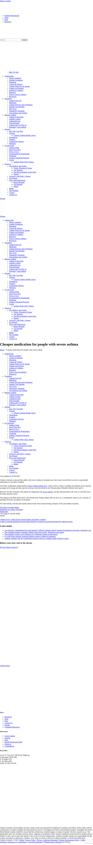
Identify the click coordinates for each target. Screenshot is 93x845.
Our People (13, 178)
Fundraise (12, 156)
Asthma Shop (5, 666)
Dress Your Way (15, 150)
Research (8, 22)
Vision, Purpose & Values (23, 168)
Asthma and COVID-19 (17, 125)
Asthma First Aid (15, 101)
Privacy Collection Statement (47, 840)
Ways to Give (14, 152)
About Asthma (10, 736)
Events (11, 160)
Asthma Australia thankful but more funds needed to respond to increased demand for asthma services (36, 522)
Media (16, 186)
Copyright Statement (35, 842)
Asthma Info (9, 76)
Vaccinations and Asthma (18, 113)
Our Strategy (18, 170)
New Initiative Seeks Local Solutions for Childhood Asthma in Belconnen (31, 534)
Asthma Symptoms (16, 80)
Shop (6, 18)
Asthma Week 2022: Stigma (24, 162)
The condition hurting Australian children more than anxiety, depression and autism (34, 532)
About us (8, 164)
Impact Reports (19, 182)
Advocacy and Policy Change (20, 176)
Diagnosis (12, 82)
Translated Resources (12, 727)
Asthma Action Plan (16, 117)
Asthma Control (15, 119)
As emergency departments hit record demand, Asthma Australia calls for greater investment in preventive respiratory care (48, 530)
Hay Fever (13, 109)
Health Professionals (12, 16)
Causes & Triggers (15, 84)
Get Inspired (18, 184)
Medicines (12, 103)
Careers (12, 193)
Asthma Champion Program (19, 158)
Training (12, 139)
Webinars (12, 144)
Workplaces (13, 137)
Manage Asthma (10, 115)
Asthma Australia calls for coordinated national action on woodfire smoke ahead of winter (37, 538)
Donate (7, 725)
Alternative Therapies (16, 111)
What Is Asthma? (15, 78)
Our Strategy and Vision (17, 166)
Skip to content (5, 1)
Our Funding (13, 191)
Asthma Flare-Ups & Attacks (19, 86)
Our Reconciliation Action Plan (25, 172)
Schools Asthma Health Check (24, 135)
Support (7, 129)
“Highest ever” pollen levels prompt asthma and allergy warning (23, 519)
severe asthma (48, 492)
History (16, 174)
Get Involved (9, 146)
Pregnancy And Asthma (17, 127)
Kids (6, 20)
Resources (12, 97)
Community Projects (16, 141)
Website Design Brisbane (53, 842)
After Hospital (14, 123)
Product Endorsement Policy (69, 840)
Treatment (8, 99)
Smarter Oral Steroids (16, 107)
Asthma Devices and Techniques (21, 105)
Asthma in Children (16, 90)
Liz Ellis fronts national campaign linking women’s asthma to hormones (30, 536)
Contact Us (13, 195)
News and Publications (17, 180)
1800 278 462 (14, 72)
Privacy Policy (30, 840)
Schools (12, 133)
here (5, 514)
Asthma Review (15, 121)
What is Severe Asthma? (18, 94)
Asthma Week (14, 148)
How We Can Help (16, 131)
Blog (6, 721)
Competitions (9, 746)
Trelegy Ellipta (32, 486)
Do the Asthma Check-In (9, 547)
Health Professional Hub (13, 742)
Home (2, 350)
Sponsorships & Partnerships (19, 154)
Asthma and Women (16, 88)
